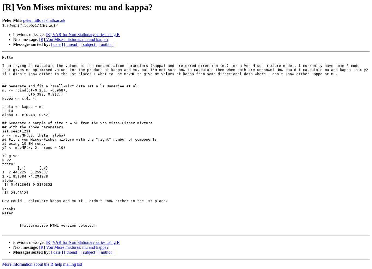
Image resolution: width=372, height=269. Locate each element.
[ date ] (57, 44)
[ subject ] (89, 44)
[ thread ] (72, 44)
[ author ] (106, 44)
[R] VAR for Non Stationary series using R (83, 34)
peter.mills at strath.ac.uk (44, 20)
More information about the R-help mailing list (42, 264)
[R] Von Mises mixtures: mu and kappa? (73, 39)
